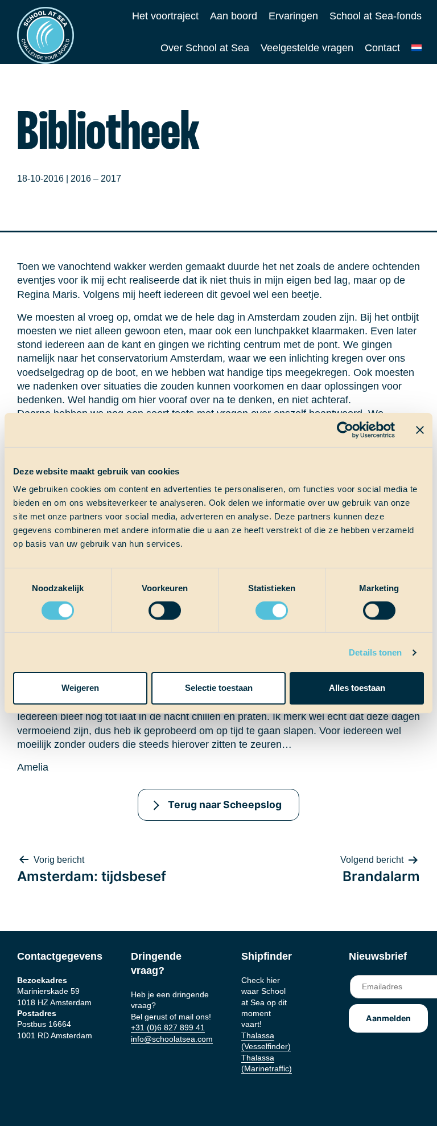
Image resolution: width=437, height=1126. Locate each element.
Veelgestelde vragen (307, 48)
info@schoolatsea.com (172, 1038)
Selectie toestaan (219, 688)
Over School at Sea (204, 48)
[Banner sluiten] (420, 429)
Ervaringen (293, 16)
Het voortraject (165, 16)
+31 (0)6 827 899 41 (168, 1027)
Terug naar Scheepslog (225, 804)
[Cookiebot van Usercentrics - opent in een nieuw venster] (345, 429)
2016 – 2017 (96, 178)
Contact (382, 48)
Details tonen (375, 652)
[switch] (154, 606)
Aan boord (233, 16)
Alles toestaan (357, 688)
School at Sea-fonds (375, 16)
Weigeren (80, 688)
